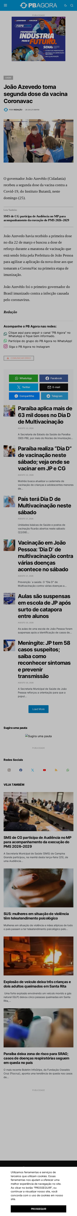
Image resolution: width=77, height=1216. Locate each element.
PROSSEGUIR (38, 1208)
